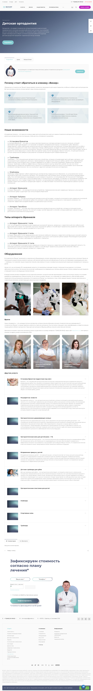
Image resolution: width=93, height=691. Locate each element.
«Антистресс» (10, 631)
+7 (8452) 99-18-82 (77, 1)
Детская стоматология (13, 637)
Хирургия (9, 649)
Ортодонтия (10, 654)
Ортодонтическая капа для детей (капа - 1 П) (37, 437)
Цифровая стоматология (13, 647)
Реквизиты (57, 631)
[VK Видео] (89, 619)
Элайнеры (24, 501)
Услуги (9, 628)
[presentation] (4, 300)
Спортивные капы (27, 513)
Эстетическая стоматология (14, 641)
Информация (58, 628)
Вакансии (56, 637)
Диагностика (10, 645)
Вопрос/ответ (28, 59)
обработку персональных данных (29, 595)
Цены (18, 59)
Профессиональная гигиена (14, 633)
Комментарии (12, 541)
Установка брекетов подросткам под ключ (36, 379)
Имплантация (10, 635)
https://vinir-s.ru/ (76, 330)
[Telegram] (82, 619)
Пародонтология (11, 652)
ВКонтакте (25, 541)
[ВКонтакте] (78, 619)
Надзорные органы (59, 639)
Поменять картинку (14, 589)
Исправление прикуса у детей (31, 452)
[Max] (85, 619)
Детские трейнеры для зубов (31, 469)
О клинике (42, 628)
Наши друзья (42, 641)
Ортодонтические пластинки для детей (35, 488)
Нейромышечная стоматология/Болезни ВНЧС (13, 657)
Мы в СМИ (41, 637)
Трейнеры (24, 525)
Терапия (9, 639)
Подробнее (9, 59)
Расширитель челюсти (29, 398)
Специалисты (42, 633)
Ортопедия (10, 643)
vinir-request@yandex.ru (28, 618)
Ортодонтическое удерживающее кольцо (36, 418)
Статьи (41, 644)
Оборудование (42, 635)
